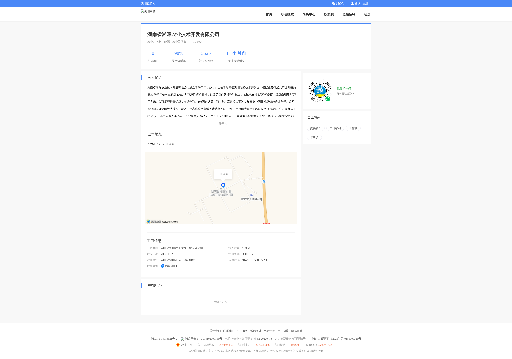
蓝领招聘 (349, 14)
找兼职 (329, 14)
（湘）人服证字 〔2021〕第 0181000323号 (335, 338)
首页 (269, 14)
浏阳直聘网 (148, 3)
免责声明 (269, 330)
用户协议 (283, 330)
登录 (357, 3)
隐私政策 (296, 330)
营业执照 (186, 344)
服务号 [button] (340, 3)
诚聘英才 (256, 330)
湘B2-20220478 (263, 338)
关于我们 (215, 330)
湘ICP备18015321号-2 (164, 338)
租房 (367, 14)
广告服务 (242, 330)
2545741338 (325, 344)
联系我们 (228, 330)
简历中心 (309, 14)
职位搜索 (287, 14)
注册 (365, 3)
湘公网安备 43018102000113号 (203, 338)
